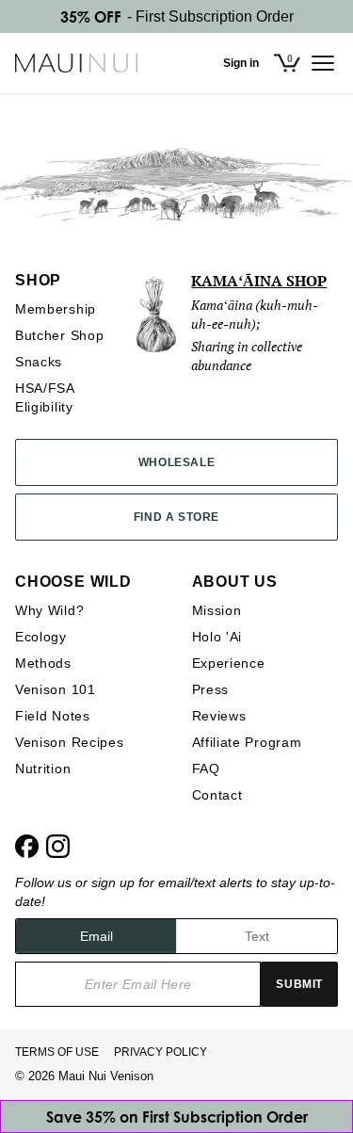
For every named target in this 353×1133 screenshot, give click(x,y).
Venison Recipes (69, 742)
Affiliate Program (247, 742)
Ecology (41, 636)
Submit (299, 984)
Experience (228, 663)
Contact (217, 794)
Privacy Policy (160, 1052)
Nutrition (43, 768)
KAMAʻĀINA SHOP (259, 280)
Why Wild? (49, 610)
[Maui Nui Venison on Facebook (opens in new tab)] (27, 846)
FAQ (206, 768)
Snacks (38, 361)
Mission (217, 610)
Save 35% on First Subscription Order (177, 1117)
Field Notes (52, 715)
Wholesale (176, 462)
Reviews (219, 715)
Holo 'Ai (217, 636)
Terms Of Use (57, 1052)
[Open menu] (323, 63)
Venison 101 (55, 689)
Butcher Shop (59, 335)
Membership (55, 308)
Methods (43, 663)
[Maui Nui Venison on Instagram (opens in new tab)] (58, 846)
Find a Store (176, 517)
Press (211, 689)
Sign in (241, 63)
